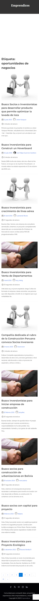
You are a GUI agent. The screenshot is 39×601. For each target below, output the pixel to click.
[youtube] (19, 587)
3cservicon (21, 347)
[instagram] (23, 587)
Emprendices (25, 598)
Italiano (20, 514)
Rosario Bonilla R (25, 549)
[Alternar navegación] (19, 11)
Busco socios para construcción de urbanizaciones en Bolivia (17, 472)
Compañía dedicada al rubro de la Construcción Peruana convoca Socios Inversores (18, 339)
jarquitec (22, 412)
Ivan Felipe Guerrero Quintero (26, 153)
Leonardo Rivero (22, 216)
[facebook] (11, 587)
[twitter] (15, 587)
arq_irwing (19, 280)
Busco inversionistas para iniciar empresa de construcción (16, 404)
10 (3, 579)
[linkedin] (27, 587)
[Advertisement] (19, 35)
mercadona (23, 480)
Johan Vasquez (21, 120)
